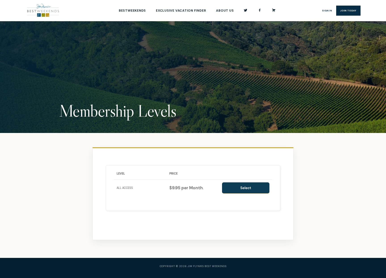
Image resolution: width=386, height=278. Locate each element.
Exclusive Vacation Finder (181, 10)
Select (245, 187)
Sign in (327, 10)
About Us (225, 10)
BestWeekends (132, 10)
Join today (348, 10)
